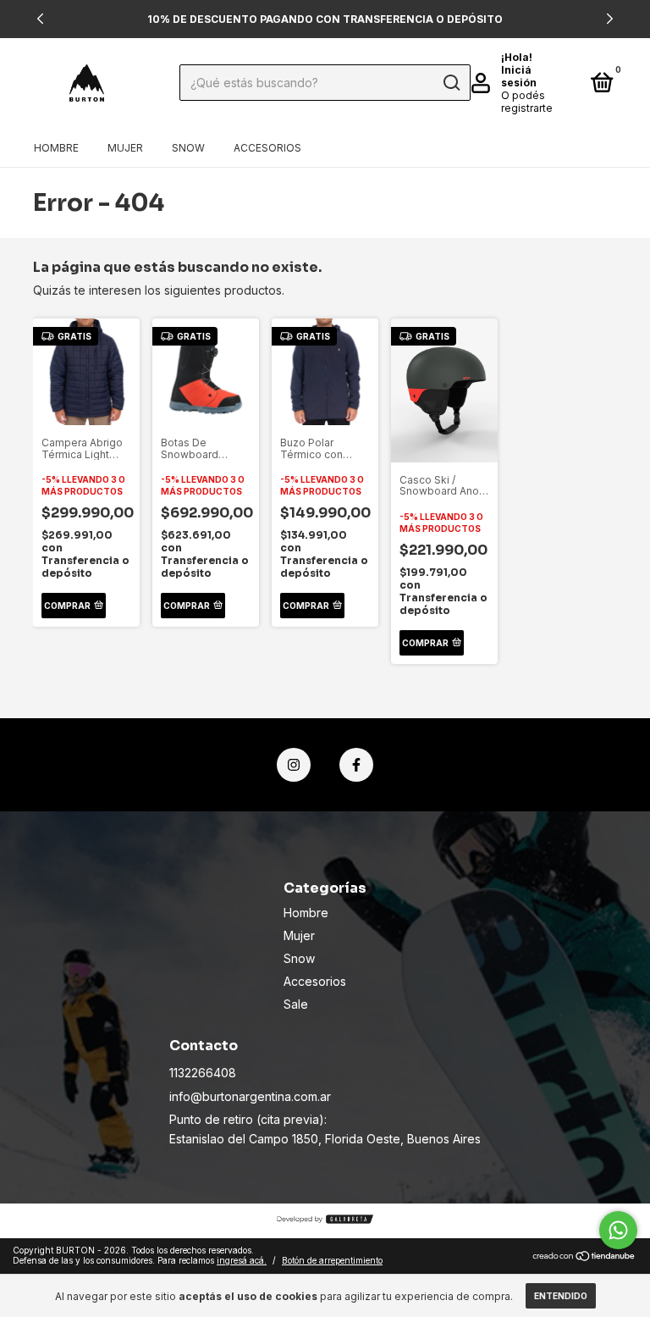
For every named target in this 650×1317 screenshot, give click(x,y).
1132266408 (202, 1072)
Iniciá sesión (519, 76)
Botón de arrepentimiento (332, 1260)
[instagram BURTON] (294, 765)
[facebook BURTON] (356, 765)
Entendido (560, 1296)
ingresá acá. (242, 1260)
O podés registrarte (527, 101)
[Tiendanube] (584, 1257)
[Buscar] (451, 83)
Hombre (56, 147)
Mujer (125, 147)
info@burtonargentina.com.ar (250, 1096)
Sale (296, 1004)
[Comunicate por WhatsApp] (618, 1230)
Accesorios (267, 147)
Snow (188, 147)
